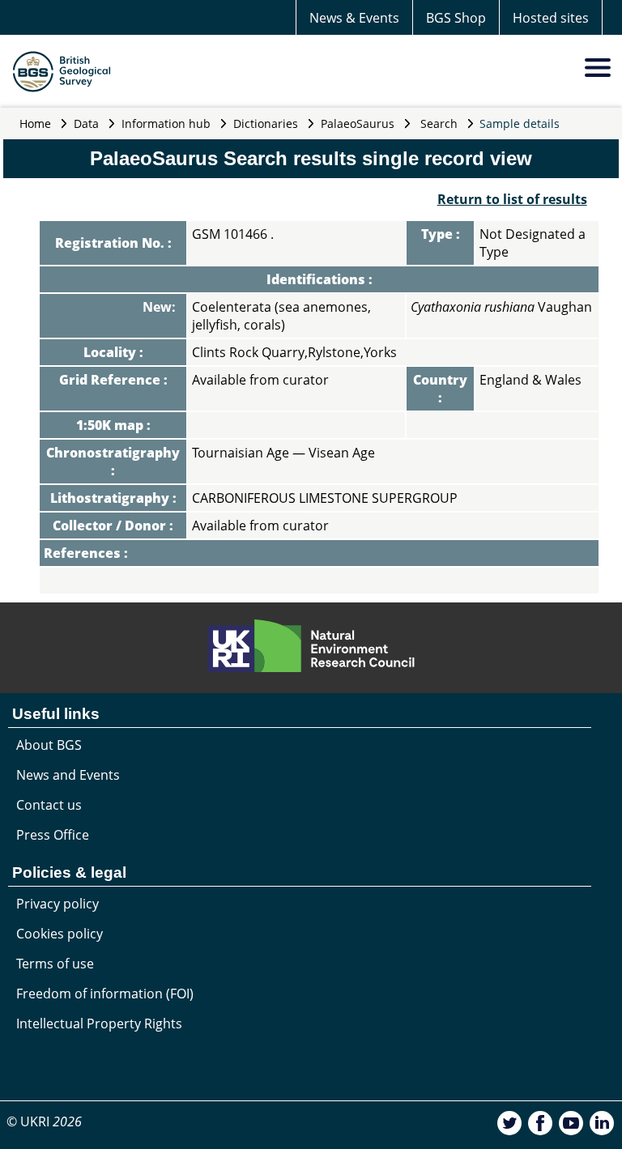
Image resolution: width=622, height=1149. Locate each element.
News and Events (68, 775)
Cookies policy (59, 934)
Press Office (52, 835)
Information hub (166, 123)
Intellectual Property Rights (99, 1023)
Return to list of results (512, 199)
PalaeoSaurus (357, 123)
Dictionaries (265, 123)
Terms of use (55, 963)
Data (86, 123)
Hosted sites (551, 18)
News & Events (354, 18)
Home (35, 123)
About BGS (49, 745)
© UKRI (44, 1121)
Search (439, 123)
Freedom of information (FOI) (105, 993)
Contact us (49, 805)
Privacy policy (57, 904)
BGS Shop (456, 18)
